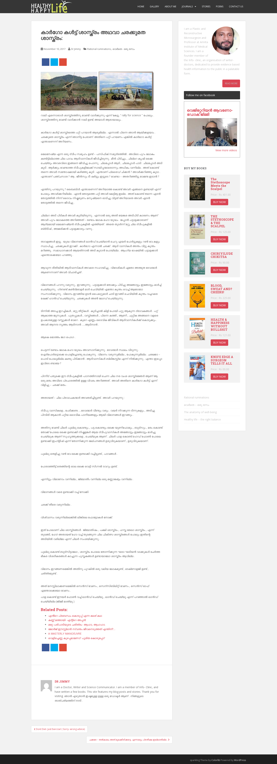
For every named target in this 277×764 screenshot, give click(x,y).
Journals (187, 6)
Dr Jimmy (76, 49)
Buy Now (219, 202)
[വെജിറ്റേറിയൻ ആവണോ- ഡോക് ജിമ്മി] (212, 132)
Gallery (154, 6)
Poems (219, 6)
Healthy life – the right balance (202, 419)
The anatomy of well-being (200, 412)
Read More (231, 83)
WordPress (240, 760)
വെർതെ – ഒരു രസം (196, 405)
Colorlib (215, 760)
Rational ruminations (99, 49)
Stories (206, 6)
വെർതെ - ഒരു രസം (123, 49)
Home (141, 6)
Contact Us (236, 6)
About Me (170, 6)
